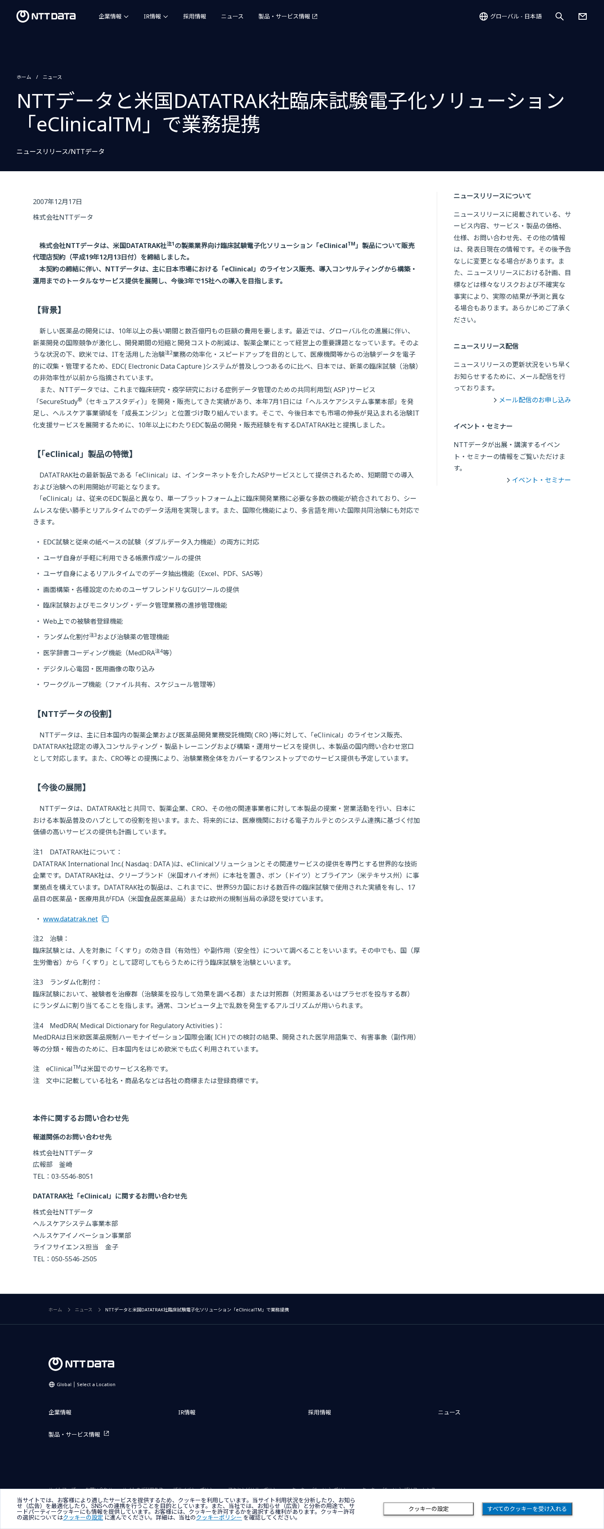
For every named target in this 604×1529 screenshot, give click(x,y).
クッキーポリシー (219, 1517)
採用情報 (194, 16)
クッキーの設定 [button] (83, 1517)
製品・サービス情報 (284, 16)
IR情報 (152, 16)
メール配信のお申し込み (535, 399)
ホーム (23, 76)
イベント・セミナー (541, 479)
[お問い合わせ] (583, 16)
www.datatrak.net (70, 918)
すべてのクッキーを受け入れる (527, 1509)
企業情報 (110, 16)
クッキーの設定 (428, 1509)
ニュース (232, 16)
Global (86, 1384)
